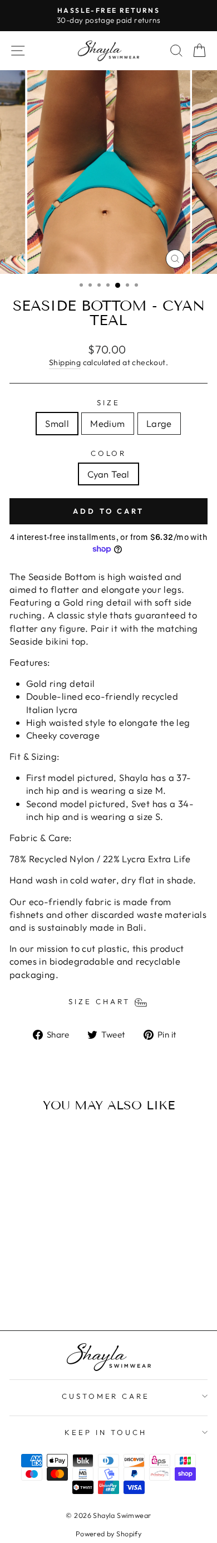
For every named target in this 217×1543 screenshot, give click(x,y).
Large (159, 423)
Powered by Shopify (108, 1533)
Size (108, 402)
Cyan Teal (108, 474)
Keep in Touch (106, 1432)
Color (109, 453)
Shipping (65, 362)
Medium (107, 423)
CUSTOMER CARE (106, 1396)
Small (57, 423)
